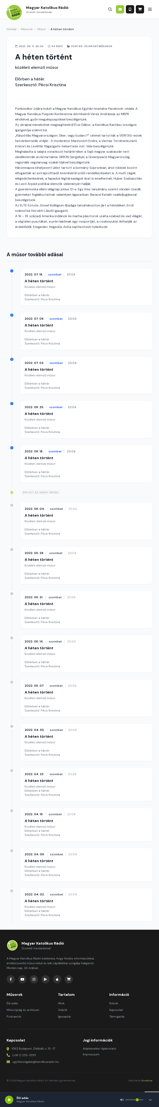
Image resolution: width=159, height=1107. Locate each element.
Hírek (61, 1003)
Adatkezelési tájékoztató (99, 1048)
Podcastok (14, 1016)
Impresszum (91, 1054)
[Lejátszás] (9, 1100)
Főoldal (11, 29)
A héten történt (39, 281)
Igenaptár (64, 1016)
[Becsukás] (150, 1099)
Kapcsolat (116, 1010)
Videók (62, 1010)
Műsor (41, 29)
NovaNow (147, 1080)
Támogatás (117, 1016)
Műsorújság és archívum (23, 1010)
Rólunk (113, 1003)
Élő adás (12, 1003)
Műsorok (27, 29)
